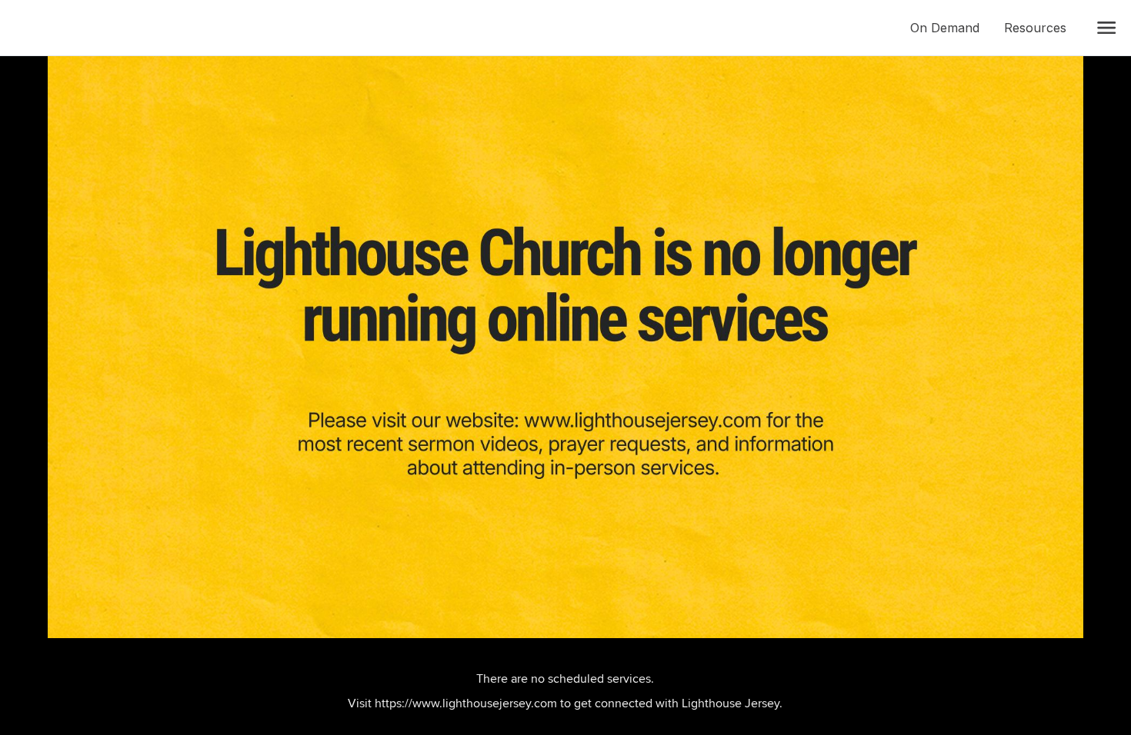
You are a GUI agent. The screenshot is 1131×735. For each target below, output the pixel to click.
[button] (1106, 27)
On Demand (951, 27)
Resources (1041, 27)
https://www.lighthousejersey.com (466, 703)
